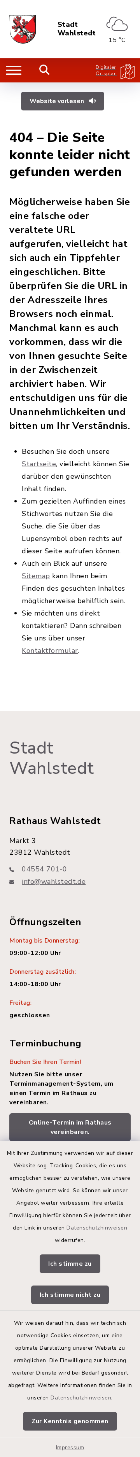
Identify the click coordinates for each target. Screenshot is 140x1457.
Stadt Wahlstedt (77, 29)
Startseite (39, 464)
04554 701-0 (44, 869)
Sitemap (36, 576)
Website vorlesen (58, 101)
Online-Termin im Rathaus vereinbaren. (70, 1127)
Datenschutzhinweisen (96, 1227)
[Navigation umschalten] (13, 70)
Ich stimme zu (70, 1263)
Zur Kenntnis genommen (70, 1421)
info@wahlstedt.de (54, 881)
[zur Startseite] (22, 29)
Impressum (70, 1447)
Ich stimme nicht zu (70, 1295)
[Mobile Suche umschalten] (44, 70)
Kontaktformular (50, 650)
